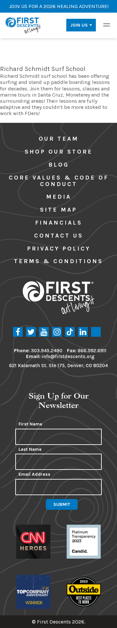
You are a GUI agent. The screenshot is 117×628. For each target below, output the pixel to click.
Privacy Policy (58, 248)
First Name (30, 424)
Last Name (30, 449)
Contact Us (58, 235)
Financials (58, 222)
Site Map (58, 209)
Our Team (59, 138)
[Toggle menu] (106, 25)
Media (58, 196)
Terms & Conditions (58, 261)
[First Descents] (24, 25)
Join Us (79, 25)
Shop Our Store (59, 151)
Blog (58, 164)
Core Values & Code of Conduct (59, 181)
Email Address (34, 474)
